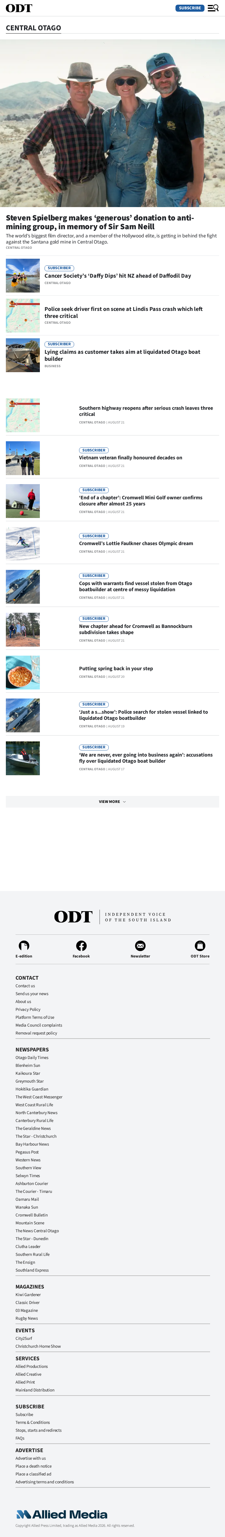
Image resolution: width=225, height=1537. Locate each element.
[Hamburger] (213, 8)
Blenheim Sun (28, 1065)
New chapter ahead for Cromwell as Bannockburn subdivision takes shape (135, 629)
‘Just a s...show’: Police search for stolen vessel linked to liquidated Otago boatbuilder (143, 715)
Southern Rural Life (33, 1254)
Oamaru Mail (27, 1199)
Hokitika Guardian (32, 1089)
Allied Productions (32, 1366)
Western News (28, 1160)
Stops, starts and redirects (39, 1430)
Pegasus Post (27, 1152)
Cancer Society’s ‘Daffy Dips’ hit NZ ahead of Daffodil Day (118, 276)
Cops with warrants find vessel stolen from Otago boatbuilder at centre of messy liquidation (135, 586)
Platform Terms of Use (35, 1017)
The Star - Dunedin (32, 1239)
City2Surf (24, 1338)
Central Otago (19, 247)
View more (109, 802)
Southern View (28, 1168)
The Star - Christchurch (36, 1136)
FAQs (20, 1438)
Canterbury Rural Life (34, 1121)
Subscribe (190, 8)
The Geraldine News (33, 1128)
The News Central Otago (37, 1231)
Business (53, 366)
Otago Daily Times (32, 1058)
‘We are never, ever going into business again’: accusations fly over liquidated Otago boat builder (146, 758)
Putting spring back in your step (116, 668)
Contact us (25, 986)
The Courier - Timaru (34, 1191)
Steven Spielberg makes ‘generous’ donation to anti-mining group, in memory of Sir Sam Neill (100, 222)
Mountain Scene (30, 1223)
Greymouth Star (30, 1081)
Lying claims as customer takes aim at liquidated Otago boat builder (122, 355)
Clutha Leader (28, 1247)
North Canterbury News (36, 1113)
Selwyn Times (28, 1176)
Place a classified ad (33, 1474)
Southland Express (32, 1270)
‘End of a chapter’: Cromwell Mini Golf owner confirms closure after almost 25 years (140, 500)
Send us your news (32, 994)
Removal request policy (36, 1033)
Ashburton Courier (32, 1184)
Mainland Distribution (35, 1390)
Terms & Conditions (33, 1422)
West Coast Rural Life (34, 1105)
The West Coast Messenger (39, 1097)
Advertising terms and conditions (45, 1482)
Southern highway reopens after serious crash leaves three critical (146, 411)
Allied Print (25, 1382)
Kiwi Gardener (28, 1295)
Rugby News (27, 1318)
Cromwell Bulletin (31, 1215)
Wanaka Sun (27, 1207)
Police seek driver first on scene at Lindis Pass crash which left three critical (124, 312)
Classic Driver (28, 1303)
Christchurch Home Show (38, 1346)
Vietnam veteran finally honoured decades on (130, 457)
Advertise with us (30, 1458)
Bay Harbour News (32, 1144)
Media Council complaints (39, 1025)
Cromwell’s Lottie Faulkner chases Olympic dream (136, 543)
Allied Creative (28, 1374)
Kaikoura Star (28, 1073)
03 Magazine (27, 1310)
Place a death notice (34, 1466)
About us (23, 1002)
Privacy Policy (28, 1009)
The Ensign (25, 1262)
